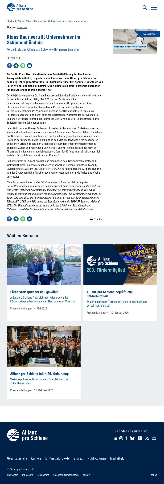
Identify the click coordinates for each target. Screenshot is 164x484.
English (153, 474)
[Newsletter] (154, 438)
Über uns (22, 27)
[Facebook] (126, 438)
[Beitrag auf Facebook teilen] (9, 65)
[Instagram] (121, 439)
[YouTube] (140, 438)
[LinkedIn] (116, 438)
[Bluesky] (132, 440)
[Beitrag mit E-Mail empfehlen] (29, 65)
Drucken (98, 219)
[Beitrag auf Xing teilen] (16, 65)
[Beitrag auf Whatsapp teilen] (22, 65)
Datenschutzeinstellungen (66, 474)
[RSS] (147, 438)
